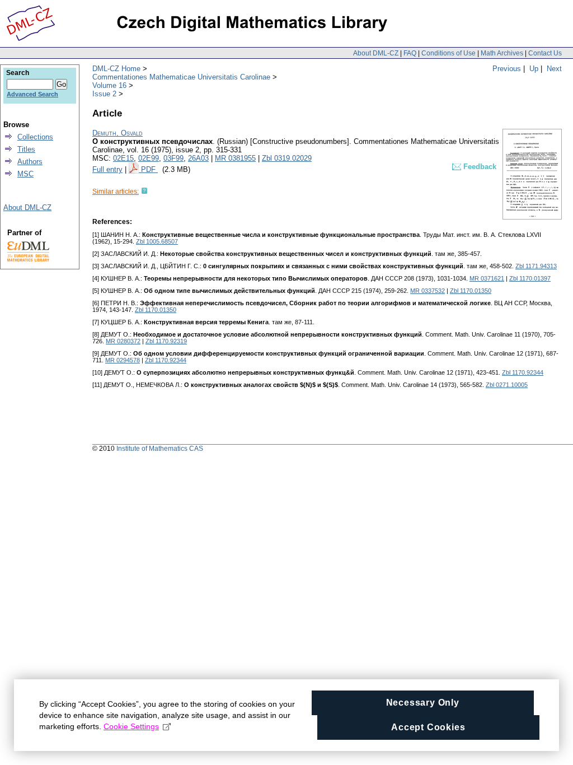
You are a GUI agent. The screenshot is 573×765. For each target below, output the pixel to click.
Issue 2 (104, 94)
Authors (30, 161)
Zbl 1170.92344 (165, 360)
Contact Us (545, 53)
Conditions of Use (448, 53)
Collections (35, 137)
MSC (25, 174)
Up (533, 68)
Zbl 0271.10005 (507, 384)
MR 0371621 (486, 278)
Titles (26, 149)
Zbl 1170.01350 (470, 290)
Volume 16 (109, 85)
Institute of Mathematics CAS (159, 449)
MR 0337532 (427, 290)
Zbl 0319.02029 (287, 158)
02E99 (148, 158)
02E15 (123, 158)
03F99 (173, 158)
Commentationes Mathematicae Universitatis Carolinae (181, 77)
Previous (506, 68)
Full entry (107, 169)
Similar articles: (115, 191)
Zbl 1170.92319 (166, 341)
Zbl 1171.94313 (536, 266)
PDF (149, 169)
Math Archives (502, 53)
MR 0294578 (122, 360)
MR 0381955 (235, 158)
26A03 (198, 158)
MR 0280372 (123, 341)
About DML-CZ (375, 53)
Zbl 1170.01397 (530, 278)
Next (554, 68)
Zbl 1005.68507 (157, 241)
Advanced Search (32, 94)
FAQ (409, 53)
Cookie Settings (131, 726)
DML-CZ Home (116, 68)
